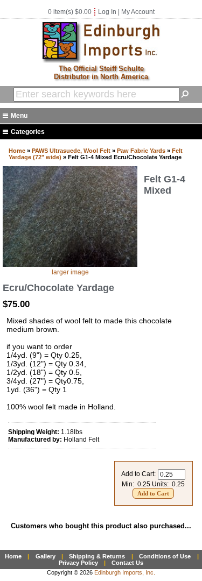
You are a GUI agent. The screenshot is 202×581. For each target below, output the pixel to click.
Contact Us (127, 562)
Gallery (45, 556)
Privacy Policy (78, 562)
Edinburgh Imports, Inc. (124, 572)
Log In (107, 12)
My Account (138, 12)
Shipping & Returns (97, 556)
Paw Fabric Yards (141, 150)
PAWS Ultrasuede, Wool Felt (71, 150)
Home (17, 150)
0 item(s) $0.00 (70, 12)
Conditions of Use (165, 556)
